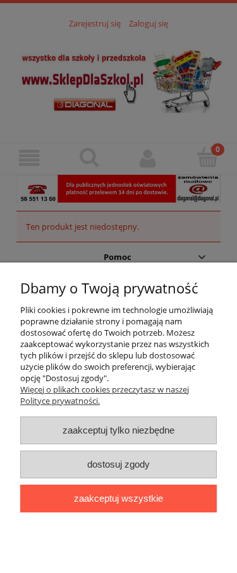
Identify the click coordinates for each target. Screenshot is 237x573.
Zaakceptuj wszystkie (118, 498)
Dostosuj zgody (118, 464)
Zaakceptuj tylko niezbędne (118, 430)
